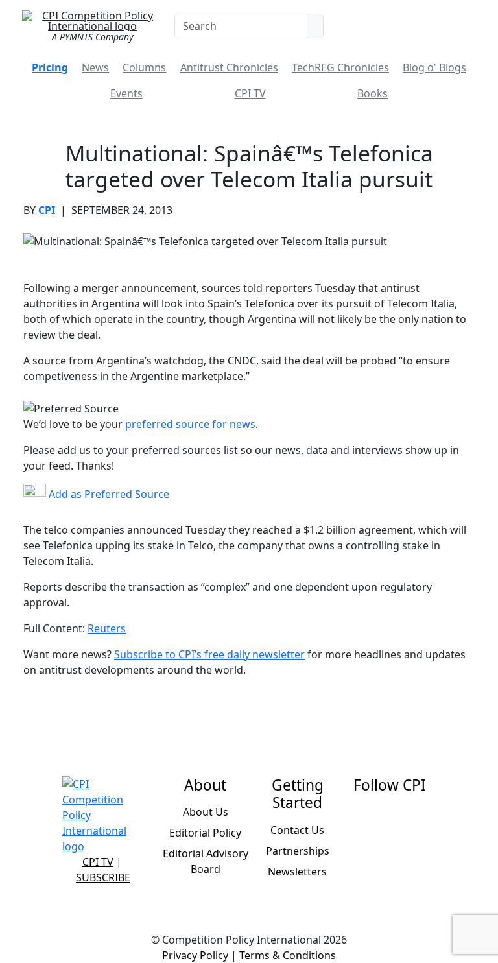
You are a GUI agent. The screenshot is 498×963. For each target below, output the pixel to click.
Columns (144, 67)
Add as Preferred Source (107, 494)
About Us (205, 812)
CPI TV (250, 93)
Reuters (107, 628)
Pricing (50, 67)
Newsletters (297, 871)
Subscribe (103, 877)
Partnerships (297, 851)
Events (126, 93)
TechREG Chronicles (340, 67)
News (95, 67)
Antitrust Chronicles (229, 67)
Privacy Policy (195, 955)
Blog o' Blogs (434, 67)
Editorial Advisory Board (205, 861)
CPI (46, 210)
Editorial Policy (205, 833)
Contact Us (297, 830)
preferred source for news (190, 424)
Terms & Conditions (287, 955)
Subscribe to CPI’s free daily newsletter (209, 654)
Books (372, 93)
